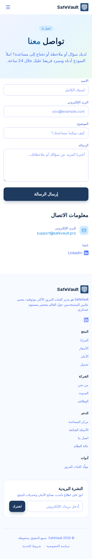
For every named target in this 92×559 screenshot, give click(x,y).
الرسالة (83, 145)
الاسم (84, 80)
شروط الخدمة (31, 546)
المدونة (83, 393)
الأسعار (83, 348)
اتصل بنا (83, 438)
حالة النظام (81, 446)
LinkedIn (75, 253)
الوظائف (82, 401)
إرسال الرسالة (46, 194)
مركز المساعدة (78, 422)
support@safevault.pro (56, 233)
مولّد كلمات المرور (76, 466)
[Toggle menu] (8, 7)
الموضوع (82, 124)
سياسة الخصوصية (58, 546)
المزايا (84, 340)
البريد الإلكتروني (77, 102)
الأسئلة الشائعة (78, 430)
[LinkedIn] (86, 320)
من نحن (83, 385)
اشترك (17, 506)
